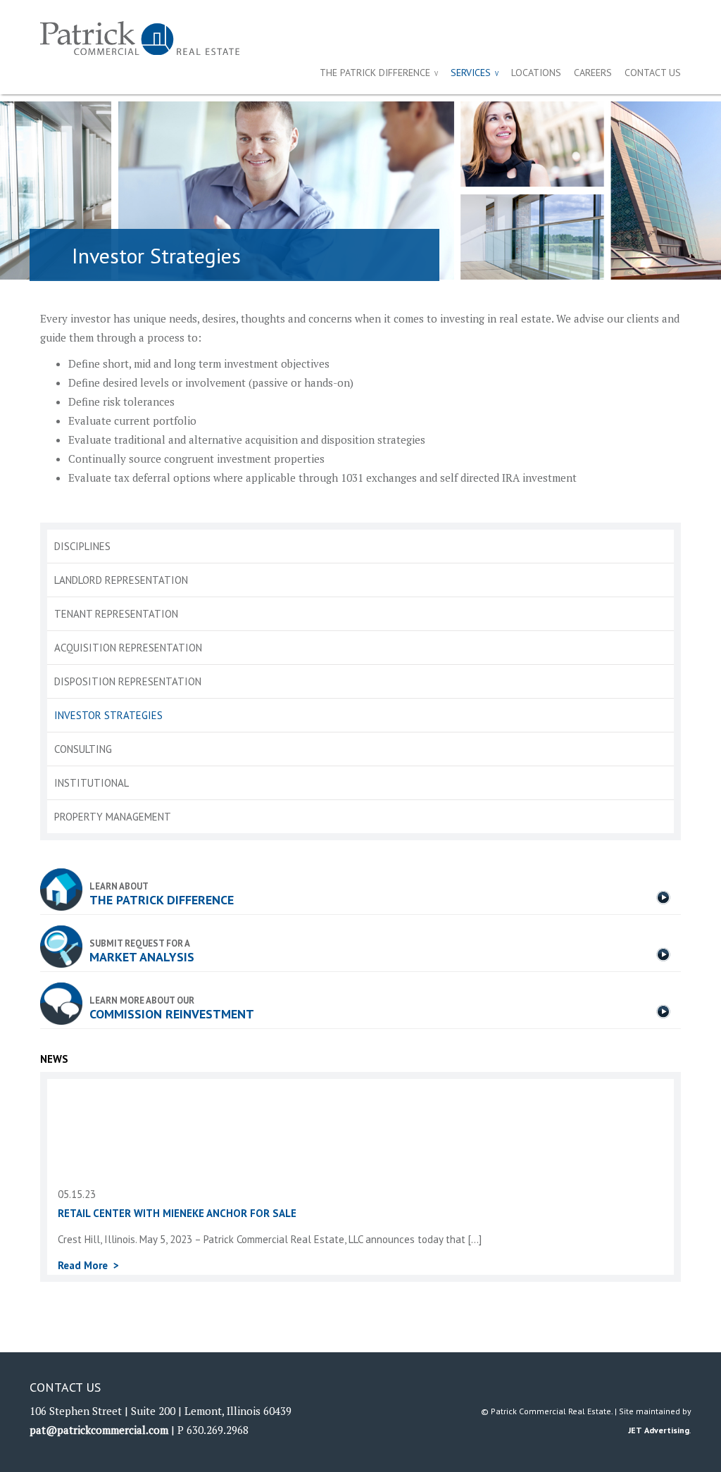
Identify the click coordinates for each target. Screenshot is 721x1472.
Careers (593, 72)
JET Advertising (658, 1430)
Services (471, 72)
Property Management (112, 816)
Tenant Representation (116, 613)
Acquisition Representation (128, 647)
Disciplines (82, 546)
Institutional (91, 783)
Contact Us (653, 72)
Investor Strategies (108, 715)
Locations (536, 72)
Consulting (83, 749)
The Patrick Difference (375, 72)
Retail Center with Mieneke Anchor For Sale (177, 1213)
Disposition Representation (127, 681)
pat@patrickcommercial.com (99, 1430)
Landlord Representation (121, 580)
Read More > (88, 1265)
